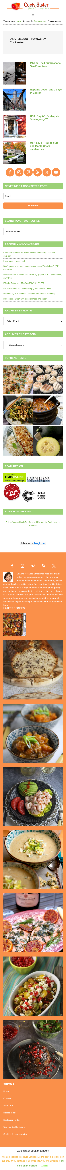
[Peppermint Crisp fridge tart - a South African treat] (18, 380)
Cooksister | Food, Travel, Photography (33, 6)
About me (8, 1105)
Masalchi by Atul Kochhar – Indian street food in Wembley (29, 293)
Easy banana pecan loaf (14, 261)
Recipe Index (9, 1112)
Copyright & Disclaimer (14, 1127)
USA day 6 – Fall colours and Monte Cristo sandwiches (44, 146)
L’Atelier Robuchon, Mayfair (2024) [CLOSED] (23, 283)
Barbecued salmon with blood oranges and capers (25, 299)
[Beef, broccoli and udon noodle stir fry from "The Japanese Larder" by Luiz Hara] (18, 411)
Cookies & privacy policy (15, 1134)
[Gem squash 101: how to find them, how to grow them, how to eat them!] (48, 441)
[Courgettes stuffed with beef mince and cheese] (18, 441)
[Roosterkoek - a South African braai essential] (48, 380)
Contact (7, 1098)
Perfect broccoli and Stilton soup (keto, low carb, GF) (27, 288)
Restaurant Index (11, 1120)
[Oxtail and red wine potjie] (48, 411)
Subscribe (33, 205)
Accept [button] (44, 1166)
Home (6, 1091)
